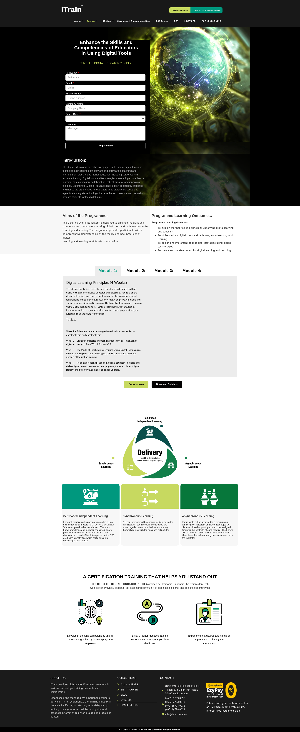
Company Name (74, 104)
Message (70, 124)
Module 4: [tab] (191, 271)
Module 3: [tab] (164, 271)
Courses (91, 21)
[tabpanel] (150, 327)
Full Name (71, 73)
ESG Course (162, 21)
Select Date (72, 114)
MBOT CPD (190, 21)
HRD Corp (106, 21)
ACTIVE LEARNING (211, 21)
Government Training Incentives (133, 21)
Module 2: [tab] (136, 271)
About (77, 21)
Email (68, 83)
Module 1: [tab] (108, 271)
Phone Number (74, 93)
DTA (176, 21)
